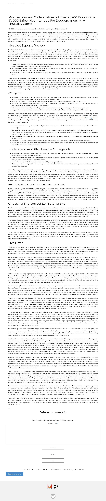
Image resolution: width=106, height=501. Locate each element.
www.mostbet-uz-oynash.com (88, 118)
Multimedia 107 (12, 3)
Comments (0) (62, 29)
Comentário (53, 423)
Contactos (32, 3)
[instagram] (53, 496)
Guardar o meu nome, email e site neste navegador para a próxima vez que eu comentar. (53, 469)
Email (53, 454)
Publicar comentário (14, 474)
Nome (53, 448)
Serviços (22, 3)
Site (53, 461)
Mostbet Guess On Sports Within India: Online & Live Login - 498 (37, 29)
